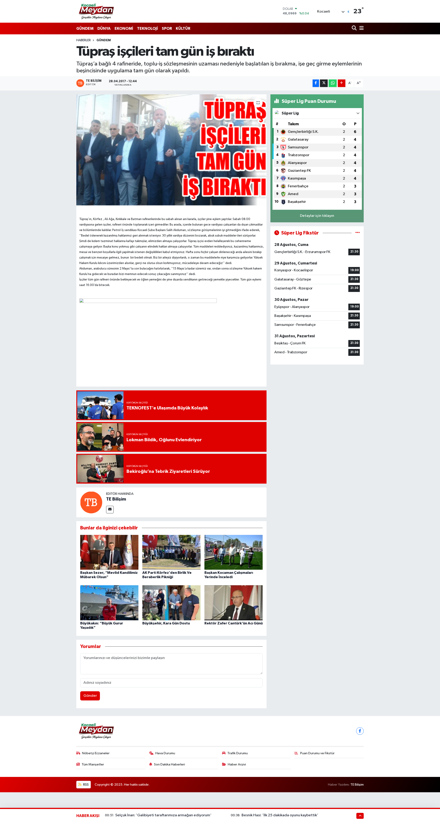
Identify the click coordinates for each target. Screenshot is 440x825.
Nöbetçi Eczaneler (96, 753)
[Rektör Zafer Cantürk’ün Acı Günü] (233, 602)
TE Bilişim (116, 499)
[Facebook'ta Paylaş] (316, 83)
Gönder (90, 696)
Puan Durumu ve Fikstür (317, 753)
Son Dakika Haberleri (169, 764)
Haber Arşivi (237, 764)
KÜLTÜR (183, 28)
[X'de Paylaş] (324, 83)
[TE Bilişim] (91, 502)
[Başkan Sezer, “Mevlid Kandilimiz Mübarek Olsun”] (109, 552)
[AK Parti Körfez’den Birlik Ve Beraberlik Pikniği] (171, 552)
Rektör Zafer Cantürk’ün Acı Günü (233, 623)
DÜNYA (104, 28)
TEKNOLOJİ (147, 28)
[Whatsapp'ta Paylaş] (333, 83)
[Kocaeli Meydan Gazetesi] (96, 11)
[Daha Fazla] (341, 83)
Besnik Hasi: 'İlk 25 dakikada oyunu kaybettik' (280, 815)
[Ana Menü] (361, 28)
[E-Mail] (110, 509)
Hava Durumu (165, 753)
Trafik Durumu (237, 753)
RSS (85, 784)
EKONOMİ (124, 28)
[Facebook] (360, 731)
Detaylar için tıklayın (317, 216)
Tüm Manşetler (93, 764)
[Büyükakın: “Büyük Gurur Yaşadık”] (109, 602)
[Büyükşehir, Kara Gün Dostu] (171, 602)
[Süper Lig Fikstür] (357, 233)
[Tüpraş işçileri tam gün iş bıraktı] (171, 150)
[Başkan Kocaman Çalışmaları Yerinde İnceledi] (233, 552)
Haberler (83, 40)
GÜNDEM (85, 28)
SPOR (167, 28)
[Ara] (355, 28)
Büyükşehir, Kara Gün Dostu (166, 623)
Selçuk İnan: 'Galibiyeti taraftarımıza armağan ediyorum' (163, 815)
